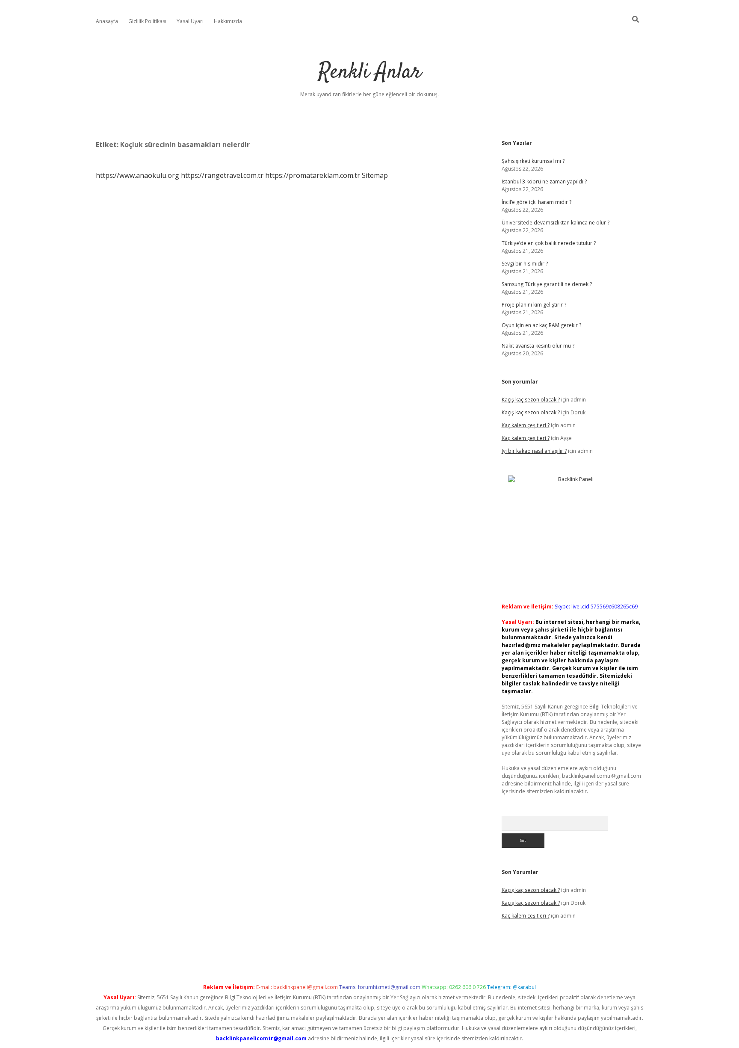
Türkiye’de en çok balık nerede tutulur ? (549, 243)
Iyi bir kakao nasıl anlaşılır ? (534, 451)
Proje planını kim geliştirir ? (534, 304)
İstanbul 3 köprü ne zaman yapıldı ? (544, 181)
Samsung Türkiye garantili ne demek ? (547, 284)
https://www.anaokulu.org (137, 175)
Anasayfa (107, 21)
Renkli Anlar (369, 72)
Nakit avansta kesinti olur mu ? (538, 345)
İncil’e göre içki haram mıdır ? (536, 202)
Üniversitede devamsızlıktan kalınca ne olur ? (555, 222)
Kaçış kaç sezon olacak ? (531, 399)
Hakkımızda (228, 21)
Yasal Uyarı (190, 21)
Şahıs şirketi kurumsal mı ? (533, 161)
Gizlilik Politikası (147, 21)
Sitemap (375, 175)
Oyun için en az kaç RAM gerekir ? (541, 325)
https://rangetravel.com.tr (222, 175)
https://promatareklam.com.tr (312, 175)
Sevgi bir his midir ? (525, 263)
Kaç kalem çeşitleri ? (526, 425)
